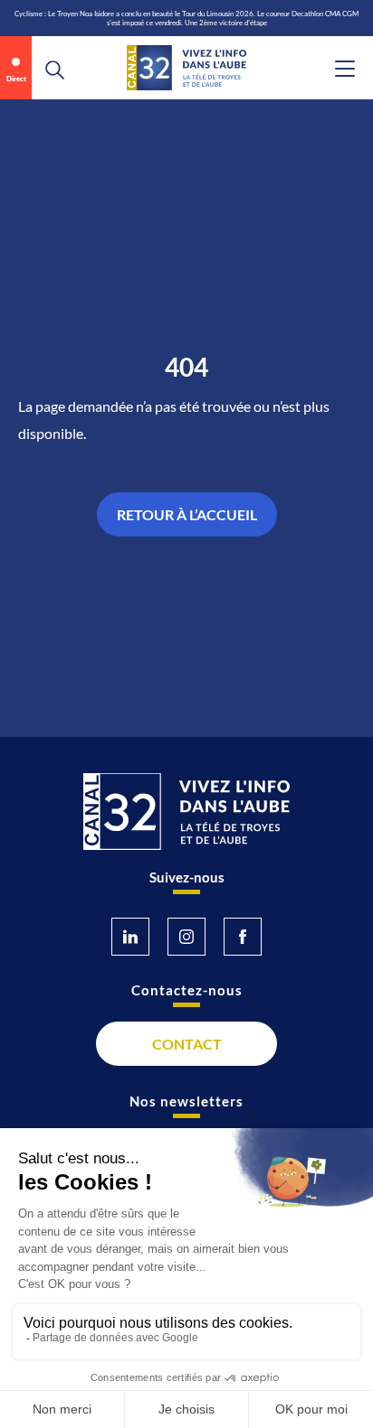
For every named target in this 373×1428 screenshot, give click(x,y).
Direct (16, 78)
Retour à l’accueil (187, 514)
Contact (187, 1043)
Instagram (186, 937)
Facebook (243, 937)
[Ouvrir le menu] (345, 69)
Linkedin (130, 937)
